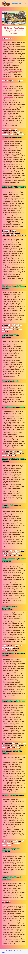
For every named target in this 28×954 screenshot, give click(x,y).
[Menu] (25, 3)
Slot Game (10, 58)
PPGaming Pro (16, 3)
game (22, 92)
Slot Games (17, 31)
